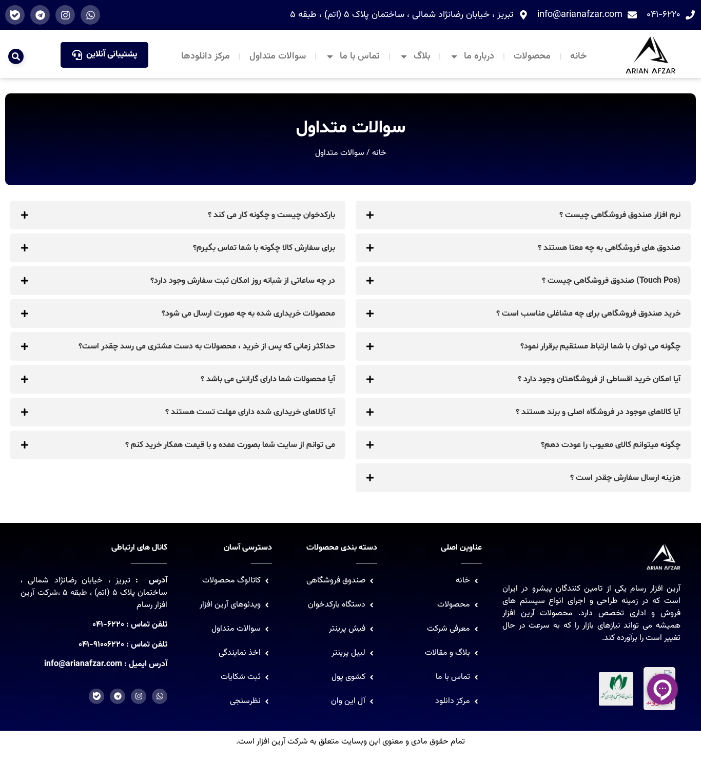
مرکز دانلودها (205, 56)
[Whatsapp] (90, 15)
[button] (16, 56)
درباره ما (479, 56)
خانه (578, 56)
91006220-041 (101, 644)
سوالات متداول (277, 56)
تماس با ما (360, 56)
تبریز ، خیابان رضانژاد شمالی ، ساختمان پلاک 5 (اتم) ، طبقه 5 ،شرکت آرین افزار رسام (94, 593)
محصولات (532, 56)
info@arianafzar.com (83, 664)
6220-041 (108, 624)
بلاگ (422, 56)
